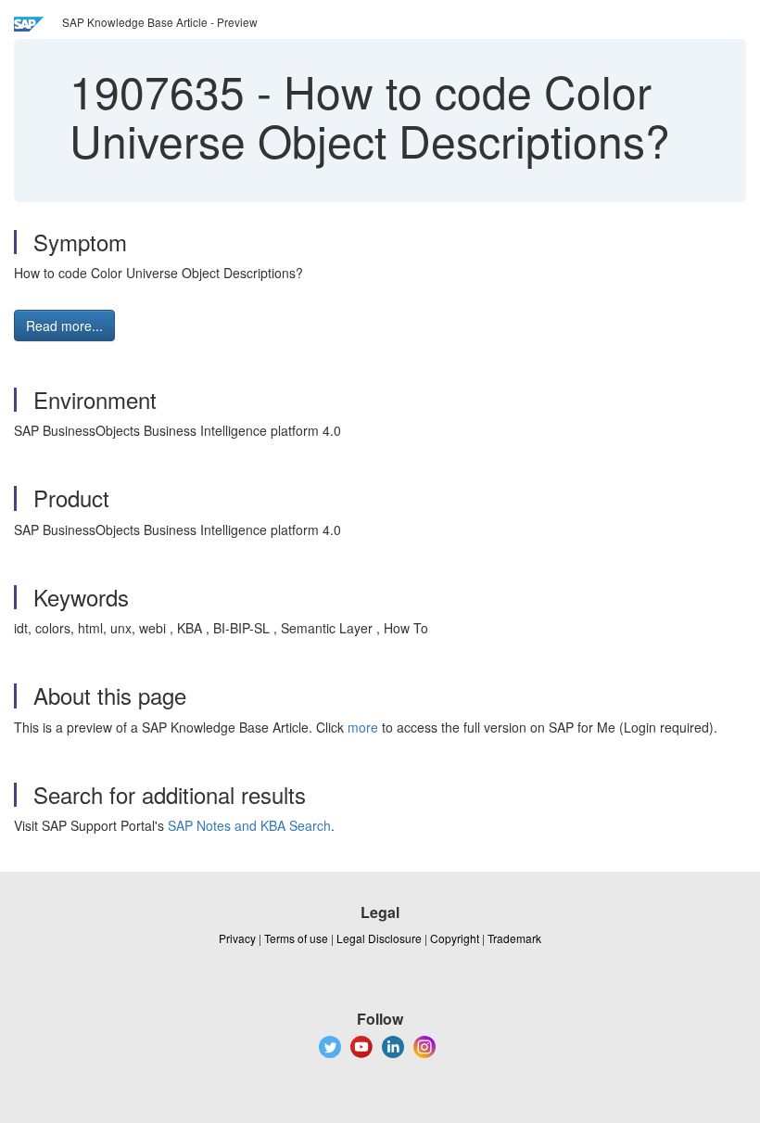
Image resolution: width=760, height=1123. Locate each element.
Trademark (514, 938)
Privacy (237, 938)
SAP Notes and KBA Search (249, 825)
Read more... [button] (64, 325)
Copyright (454, 938)
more (363, 727)
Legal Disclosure (379, 938)
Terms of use (296, 938)
